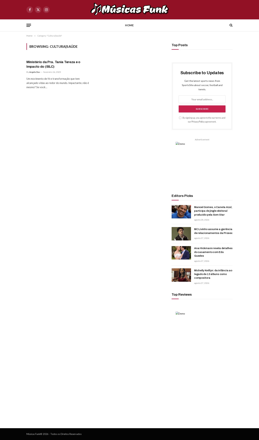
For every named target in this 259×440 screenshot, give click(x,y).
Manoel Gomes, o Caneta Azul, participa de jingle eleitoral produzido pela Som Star (213, 211)
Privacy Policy (198, 121)
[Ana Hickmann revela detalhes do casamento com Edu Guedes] (181, 252)
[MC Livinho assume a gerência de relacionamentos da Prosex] (181, 233)
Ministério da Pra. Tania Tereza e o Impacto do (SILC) (53, 64)
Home (129, 25)
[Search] (231, 25)
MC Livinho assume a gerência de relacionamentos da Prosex (213, 231)
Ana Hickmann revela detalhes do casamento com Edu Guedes (213, 252)
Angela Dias (34, 72)
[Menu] (28, 25)
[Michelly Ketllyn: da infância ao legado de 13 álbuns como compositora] (181, 275)
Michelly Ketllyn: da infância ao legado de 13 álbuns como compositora (213, 274)
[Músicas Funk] (129, 9)
